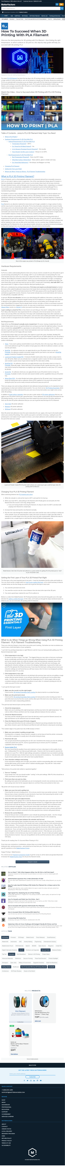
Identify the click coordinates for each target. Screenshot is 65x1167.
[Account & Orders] (57, 4)
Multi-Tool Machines (51, 962)
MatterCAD (5, 941)
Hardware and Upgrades (32, 950)
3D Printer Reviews (16, 971)
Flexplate (7, 352)
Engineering (38, 941)
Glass (6, 344)
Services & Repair (8, 1116)
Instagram (30, 1080)
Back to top (32, 1065)
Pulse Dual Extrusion (40, 958)
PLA (2, 179)
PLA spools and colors (26, 494)
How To (50, 19)
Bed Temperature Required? (20, 157)
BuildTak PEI (9, 363)
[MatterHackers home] (8, 5)
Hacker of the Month (29, 971)
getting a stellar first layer (16, 599)
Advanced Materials (7, 958)
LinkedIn (34, 1080)
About (4, 1124)
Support (5, 1112)
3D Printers (25, 15)
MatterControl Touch (7, 945)
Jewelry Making (28, 941)
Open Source (42, 945)
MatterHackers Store (16, 856)
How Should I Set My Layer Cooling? (23, 152)
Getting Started (57, 19)
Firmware (13, 937)
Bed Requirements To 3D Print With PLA (21, 155)
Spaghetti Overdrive (38, 962)
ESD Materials (19, 945)
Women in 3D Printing (34, 954)
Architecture (5, 971)
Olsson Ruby (5, 307)
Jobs (3, 1136)
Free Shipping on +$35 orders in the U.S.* (11, 1)
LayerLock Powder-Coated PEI (14, 357)
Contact (5, 1126)
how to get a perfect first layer (34, 582)
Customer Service (27, 1)
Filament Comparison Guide (21, 855)
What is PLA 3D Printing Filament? (17, 176)
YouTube (40, 1080)
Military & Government (25, 962)
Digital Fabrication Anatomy (9, 950)
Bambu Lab (44, 15)
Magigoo (7, 406)
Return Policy (6, 1138)
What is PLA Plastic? (11, 136)
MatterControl (30, 937)
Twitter (27, 1080)
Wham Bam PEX (10, 378)
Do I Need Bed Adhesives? (20, 162)
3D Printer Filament (35, 15)
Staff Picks (17, 15)
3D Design (21, 937)
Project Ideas (45, 954)
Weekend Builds (56, 950)
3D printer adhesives (48, 394)
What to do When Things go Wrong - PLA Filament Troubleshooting (25, 171)
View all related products (32, 1059)
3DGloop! (8, 409)
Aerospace (5, 962)
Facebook (24, 1080)
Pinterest (37, 1080)
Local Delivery (7, 1131)
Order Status (6, 1129)
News (3, 1102)
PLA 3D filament (12, 78)
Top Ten (4, 954)
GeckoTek (8, 372)
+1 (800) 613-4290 (37, 1)
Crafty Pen (59, 945)
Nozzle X (19, 307)
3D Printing (5, 937)
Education (12, 19)
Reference (18, 958)
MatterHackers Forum (22, 848)
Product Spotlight (53, 958)
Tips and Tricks (19, 19)
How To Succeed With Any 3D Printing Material (35, 19)
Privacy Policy (7, 1140)
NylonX (28, 945)
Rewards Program (8, 1133)
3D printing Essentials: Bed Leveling (24, 692)
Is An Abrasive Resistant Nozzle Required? (25, 149)
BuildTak (7, 350)
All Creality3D (5, 19)
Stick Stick (8, 404)
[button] (32, 12)
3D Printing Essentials (52, 388)
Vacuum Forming (28, 958)
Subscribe (32, 1077)
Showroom (6, 1104)
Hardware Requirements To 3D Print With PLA (19, 139)
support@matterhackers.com (13, 1092)
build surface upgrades (16, 394)
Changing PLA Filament (12, 166)
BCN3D (34, 945)
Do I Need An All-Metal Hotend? (21, 146)
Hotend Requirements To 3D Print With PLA (22, 141)
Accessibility (6, 1145)
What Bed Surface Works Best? (21, 160)
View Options (14, 1054)
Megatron (50, 945)
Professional (6, 1107)
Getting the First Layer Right (13, 169)
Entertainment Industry (50, 941)
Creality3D (51, 967)
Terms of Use (6, 1143)
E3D (20, 941)
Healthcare (16, 967)
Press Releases (40, 937)
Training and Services (54, 15)
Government (6, 1114)
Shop (3, 1100)
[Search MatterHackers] (62, 8)
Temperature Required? (19, 143)
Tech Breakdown (21, 954)
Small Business (51, 937)
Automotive (14, 941)
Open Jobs (13, 962)
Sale (12, 15)
